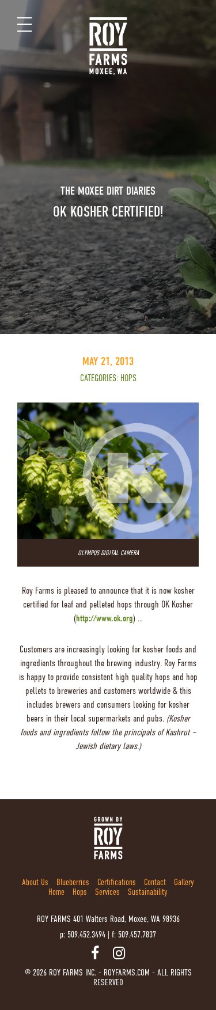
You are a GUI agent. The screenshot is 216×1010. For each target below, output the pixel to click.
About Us (35, 882)
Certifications (116, 882)
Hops (128, 378)
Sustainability (148, 892)
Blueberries (72, 882)
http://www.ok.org (104, 618)
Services (107, 892)
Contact (155, 882)
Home (56, 892)
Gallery (184, 882)
